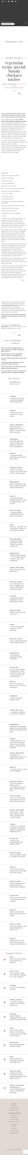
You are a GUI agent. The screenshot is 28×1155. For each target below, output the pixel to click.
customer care (14, 1131)
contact (14, 1126)
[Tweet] (10, 93)
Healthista (18, 1149)
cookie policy (14, 1119)
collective (14, 1105)
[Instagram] (8, 1)
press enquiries (14, 1133)
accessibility (14, 1117)
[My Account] (12, 14)
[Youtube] (12, 1)
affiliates (14, 1128)
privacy (14, 1115)
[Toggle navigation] (25, 23)
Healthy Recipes (14, 57)
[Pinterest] (15, 1)
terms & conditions (14, 1121)
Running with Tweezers (11, 305)
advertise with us (14, 1110)
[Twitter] (2, 1)
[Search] (12, 8)
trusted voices (14, 1108)
